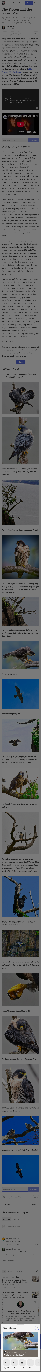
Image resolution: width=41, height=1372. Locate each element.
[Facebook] (14, 1362)
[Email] (22, 1362)
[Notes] (30, 1362)
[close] (37, 1327)
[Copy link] (6, 1362)
